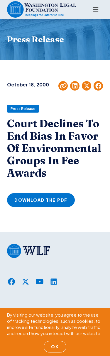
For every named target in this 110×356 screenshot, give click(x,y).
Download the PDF (40, 200)
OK (55, 346)
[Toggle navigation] (96, 9)
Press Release (23, 108)
